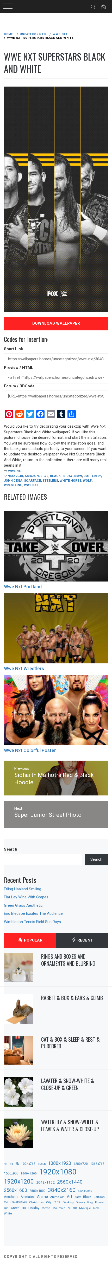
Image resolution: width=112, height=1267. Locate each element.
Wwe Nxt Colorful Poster (30, 750)
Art (69, 1196)
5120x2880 (85, 1191)
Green (15, 1208)
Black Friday (61, 476)
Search (10, 849)
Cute (57, 1202)
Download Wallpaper (56, 323)
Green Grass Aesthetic (23, 905)
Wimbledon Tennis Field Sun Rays (32, 921)
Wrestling (13, 485)
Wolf (87, 480)
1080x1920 (59, 1163)
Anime (42, 1196)
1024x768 (28, 1164)
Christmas (36, 1202)
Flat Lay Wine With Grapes (26, 897)
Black (87, 1197)
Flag (90, 1202)
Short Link (13, 349)
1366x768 (97, 1164)
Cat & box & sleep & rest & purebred (70, 1042)
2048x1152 (45, 1182)
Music (72, 1208)
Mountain (59, 1208)
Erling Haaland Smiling (22, 889)
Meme (46, 1208)
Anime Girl (57, 1197)
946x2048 (15, 476)
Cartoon (99, 1197)
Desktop (68, 1202)
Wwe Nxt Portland (23, 586)
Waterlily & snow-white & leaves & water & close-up (70, 1125)
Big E (44, 476)
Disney (80, 1202)
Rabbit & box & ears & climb (72, 998)
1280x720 (80, 1164)
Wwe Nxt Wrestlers (24, 668)
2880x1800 (37, 1191)
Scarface (32, 480)
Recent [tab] (84, 940)
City (48, 1202)
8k (17, 1164)
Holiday (33, 1208)
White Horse (70, 480)
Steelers (50, 480)
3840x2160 (62, 1190)
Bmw (78, 476)
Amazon (31, 476)
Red (96, 1208)
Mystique (85, 1208)
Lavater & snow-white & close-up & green (67, 1084)
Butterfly (92, 476)
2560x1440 (70, 1182)
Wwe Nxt (15, 471)
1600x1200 (29, 1173)
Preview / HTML (18, 367)
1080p (42, 1164)
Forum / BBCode (19, 386)
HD (24, 1208)
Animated (28, 1197)
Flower (99, 1202)
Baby (77, 1197)
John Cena (13, 480)
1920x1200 (19, 1181)
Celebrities (18, 1202)
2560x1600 (15, 1190)
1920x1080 (57, 1171)
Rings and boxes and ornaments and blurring (68, 959)
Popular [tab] (32, 940)
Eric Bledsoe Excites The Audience (33, 913)
